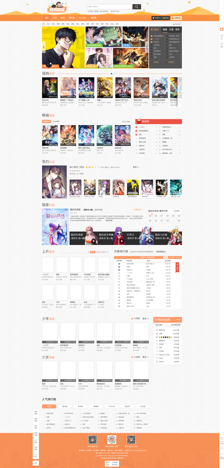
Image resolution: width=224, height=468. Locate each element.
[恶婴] (62, 264)
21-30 (103, 252)
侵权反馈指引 (119, 450)
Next (179, 92)
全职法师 (118, 148)
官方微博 (96, 450)
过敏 (48, 421)
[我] (221, 29)
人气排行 (35, 455)
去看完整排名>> (161, 251)
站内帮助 (89, 450)
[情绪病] (76, 292)
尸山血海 (85, 421)
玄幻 (48, 24)
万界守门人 (172, 48)
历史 (112, 24)
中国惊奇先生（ (167, 127)
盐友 (170, 45)
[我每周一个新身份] (68, 87)
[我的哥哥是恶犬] (133, 187)
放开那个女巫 (115, 11)
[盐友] (90, 292)
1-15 (165, 257)
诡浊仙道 (121, 417)
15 (173, 216)
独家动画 (35, 434)
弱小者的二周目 (77, 167)
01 (179, 220)
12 (156, 220)
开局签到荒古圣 (174, 39)
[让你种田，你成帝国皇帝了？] (161, 187)
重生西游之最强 (103, 274)
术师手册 (121, 421)
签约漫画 (35, 427)
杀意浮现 (145, 196)
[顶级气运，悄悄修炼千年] (90, 187)
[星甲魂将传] (76, 264)
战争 (117, 24)
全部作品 (46, 121)
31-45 (178, 257)
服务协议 (103, 450)
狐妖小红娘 (157, 54)
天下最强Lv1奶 (84, 100)
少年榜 (137, 319)
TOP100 (111, 406)
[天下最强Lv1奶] (86, 87)
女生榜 (142, 406)
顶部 (35, 463)
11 (162, 220)
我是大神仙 (50, 413)
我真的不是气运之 (121, 100)
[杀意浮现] (147, 187)
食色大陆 (45, 100)
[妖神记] (104, 187)
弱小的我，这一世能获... (77, 174)
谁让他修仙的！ (104, 11)
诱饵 (137, 417)
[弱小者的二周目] (54, 182)
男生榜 (127, 406)
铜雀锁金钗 (101, 384)
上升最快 (35, 441)
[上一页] (88, 252)
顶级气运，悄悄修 (142, 424)
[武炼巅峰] (68, 135)
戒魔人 (99, 100)
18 (156, 216)
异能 (53, 24)
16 (167, 216)
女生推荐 (56, 121)
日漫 (171, 29)
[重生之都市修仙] (86, 135)
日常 (97, 24)
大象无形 (172, 57)
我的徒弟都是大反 (70, 428)
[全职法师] (123, 135)
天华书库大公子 (167, 149)
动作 (92, 24)
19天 (170, 54)
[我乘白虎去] (141, 87)
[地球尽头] (104, 292)
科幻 (67, 24)
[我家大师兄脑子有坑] (141, 371)
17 (161, 216)
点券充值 (177, 18)
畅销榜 (96, 406)
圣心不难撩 (85, 428)
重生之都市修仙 (84, 148)
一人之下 (156, 39)
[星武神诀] (118, 187)
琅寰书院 (45, 148)
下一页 (116, 73)
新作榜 (80, 406)
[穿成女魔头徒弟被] (160, 87)
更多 (136, 167)
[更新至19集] (88, 210)
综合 (177, 29)
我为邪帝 (173, 100)
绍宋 (155, 48)
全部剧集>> (177, 211)
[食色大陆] (50, 87)
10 (167, 220)
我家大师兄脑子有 (139, 384)
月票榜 (49, 406)
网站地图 (82, 450)
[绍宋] (48, 292)
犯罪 (87, 24)
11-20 (98, 252)
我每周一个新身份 (66, 100)
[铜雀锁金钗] (104, 371)
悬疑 (72, 24)
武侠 (107, 24)
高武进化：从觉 (167, 153)
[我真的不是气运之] (123, 87)
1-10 (92, 252)
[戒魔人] (105, 87)
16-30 (172, 257)
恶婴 (155, 57)
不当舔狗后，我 (167, 138)
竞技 (102, 24)
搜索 (136, 6)
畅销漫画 (35, 420)
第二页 (114, 73)
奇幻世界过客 (69, 413)
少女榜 (137, 357)
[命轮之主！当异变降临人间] (176, 187)
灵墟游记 (139, 428)
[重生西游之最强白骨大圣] (104, 264)
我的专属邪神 (51, 424)
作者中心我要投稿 (162, 18)
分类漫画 (35, 448)
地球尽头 (156, 42)
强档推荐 (35, 413)
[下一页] (107, 252)
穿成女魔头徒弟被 (158, 100)
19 (150, 216)
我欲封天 (139, 421)
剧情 (63, 24)
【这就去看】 (109, 220)
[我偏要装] (123, 371)
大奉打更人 (103, 428)
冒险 (82, 24)
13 (150, 220)
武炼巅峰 (63, 148)
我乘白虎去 (138, 100)
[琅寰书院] (50, 135)
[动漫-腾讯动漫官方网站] (62, 8)
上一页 (111, 73)
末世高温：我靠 (174, 36)
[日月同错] (90, 264)
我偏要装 (118, 384)
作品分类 (178, 24)
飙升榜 (64, 406)
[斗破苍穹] (104, 135)
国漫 (165, 29)
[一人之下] (48, 264)
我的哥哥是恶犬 (132, 196)
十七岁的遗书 (86, 413)
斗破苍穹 (171, 62)
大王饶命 (156, 62)
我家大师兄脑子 (174, 51)
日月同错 (90, 11)
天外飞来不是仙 (141, 413)
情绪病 (96, 11)
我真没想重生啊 (174, 42)
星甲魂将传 (157, 51)
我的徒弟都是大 (158, 36)
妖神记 (101, 196)
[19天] (62, 292)
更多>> (178, 320)
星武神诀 (116, 196)
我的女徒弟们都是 (88, 417)
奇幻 (77, 24)
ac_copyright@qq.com (139, 450)
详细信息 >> (139, 210)
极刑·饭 (120, 424)
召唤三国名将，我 (124, 413)
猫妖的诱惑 (75, 209)
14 (179, 216)
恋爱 (43, 24)
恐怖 (58, 24)
